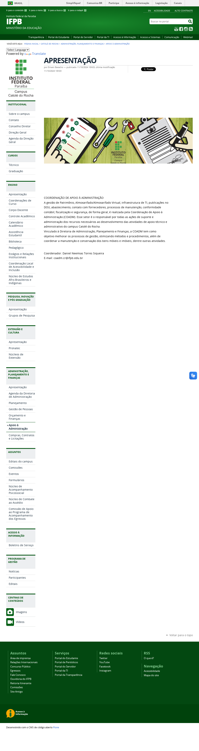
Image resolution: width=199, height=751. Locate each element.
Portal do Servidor (83, 37)
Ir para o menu (37, 10)
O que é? (149, 658)
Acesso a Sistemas (150, 37)
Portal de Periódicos (66, 662)
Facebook (181, 29)
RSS (191, 29)
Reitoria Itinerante (20, 683)
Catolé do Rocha (49, 43)
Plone (56, 727)
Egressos (15, 670)
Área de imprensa (20, 658)
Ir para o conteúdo (16, 10)
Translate (39, 54)
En (149, 10)
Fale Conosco (18, 675)
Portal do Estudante (58, 37)
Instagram (186, 29)
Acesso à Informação (124, 37)
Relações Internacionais (24, 662)
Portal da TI (103, 37)
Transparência (36, 37)
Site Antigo (16, 691)
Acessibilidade (162, 10)
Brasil (18, 3)
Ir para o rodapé (77, 10)
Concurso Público (20, 666)
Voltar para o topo (181, 635)
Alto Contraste (184, 10)
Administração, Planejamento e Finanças (82, 43)
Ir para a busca (56, 10)
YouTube (176, 29)
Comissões (16, 687)
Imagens (21, 612)
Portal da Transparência (68, 675)
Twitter (103, 658)
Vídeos (20, 622)
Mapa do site (151, 675)
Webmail (188, 37)
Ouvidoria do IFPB (20, 679)
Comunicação (171, 37)
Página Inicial (31, 43)
